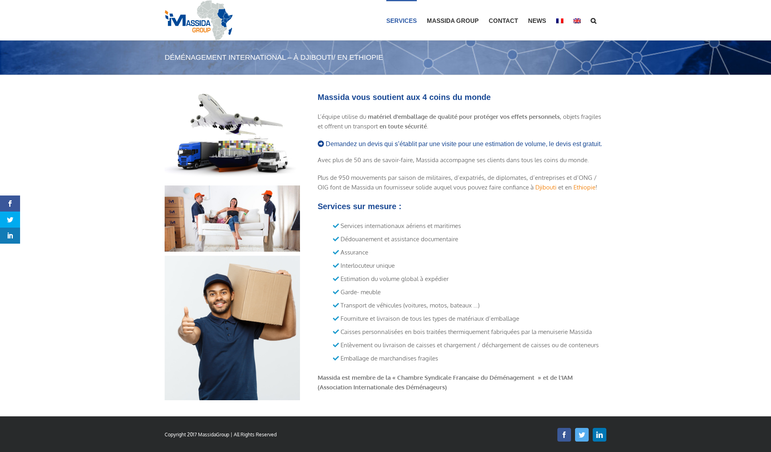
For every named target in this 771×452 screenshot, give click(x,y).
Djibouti (546, 187)
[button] (593, 20)
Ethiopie (584, 187)
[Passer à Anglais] (577, 20)
